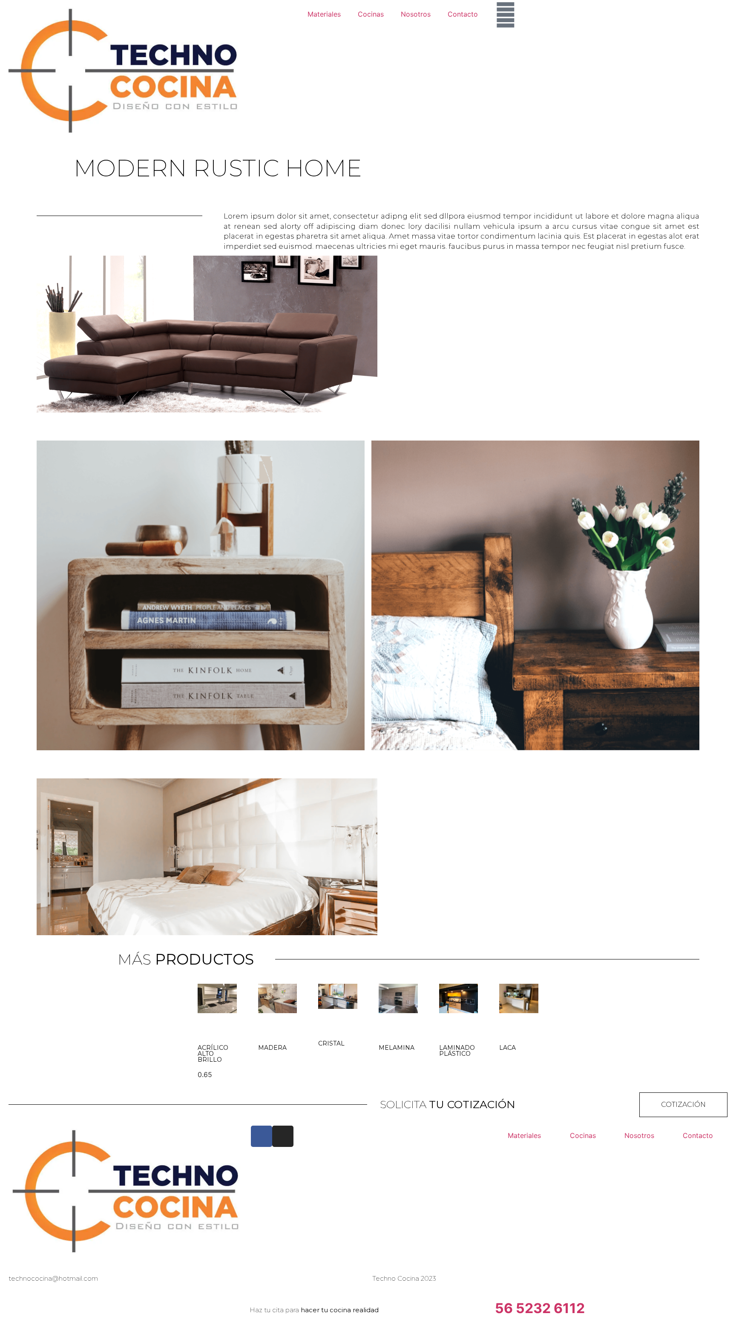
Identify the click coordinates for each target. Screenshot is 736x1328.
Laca (507, 1047)
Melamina (396, 1047)
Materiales (324, 14)
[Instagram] (282, 1136)
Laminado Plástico (457, 1050)
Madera (272, 1047)
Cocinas (371, 14)
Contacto (463, 14)
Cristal (331, 1043)
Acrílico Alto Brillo (213, 1053)
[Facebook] (261, 1136)
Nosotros (416, 14)
